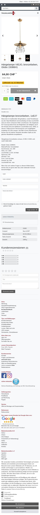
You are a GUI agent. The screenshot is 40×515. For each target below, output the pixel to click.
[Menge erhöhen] (8, 89)
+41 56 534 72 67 (33, 1)
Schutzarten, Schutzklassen (9, 332)
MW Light (4, 459)
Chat (21, 1)
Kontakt (3, 355)
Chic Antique (5, 436)
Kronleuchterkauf (6, 320)
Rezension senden (8, 291)
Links (2, 313)
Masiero (3, 455)
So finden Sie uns (6, 341)
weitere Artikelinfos (8, 216)
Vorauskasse (5, 394)
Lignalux (3, 453)
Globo (3, 440)
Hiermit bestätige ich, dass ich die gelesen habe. (19, 205)
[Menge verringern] (8, 92)
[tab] (19, 217)
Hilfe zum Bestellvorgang (8, 363)
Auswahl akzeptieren (20, 511)
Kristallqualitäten (6, 324)
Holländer (4, 444)
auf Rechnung (5, 397)
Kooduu (3, 446)
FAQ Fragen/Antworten (8, 307)
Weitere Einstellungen (7, 500)
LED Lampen (5, 330)
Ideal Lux (4, 442)
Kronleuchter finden (7, 322)
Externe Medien (9, 496)
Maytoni (3, 457)
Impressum (34, 485)
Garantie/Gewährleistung (8, 305)
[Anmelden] (2, 4)
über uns (4, 337)
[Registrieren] (5, 4)
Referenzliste (5, 412)
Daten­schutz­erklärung (18, 489)
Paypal (3, 399)
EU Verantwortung (8, 222)
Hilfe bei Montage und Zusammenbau (12, 406)
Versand (3, 315)
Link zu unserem (8, 365)
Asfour (3, 433)
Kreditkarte (4, 395)
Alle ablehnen (20, 507)
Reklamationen (5, 367)
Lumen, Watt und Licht (8, 328)
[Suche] (36, 8)
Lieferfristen (4, 311)
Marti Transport (5, 349)
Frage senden (31, 209)
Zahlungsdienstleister (10, 494)
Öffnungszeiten (5, 339)
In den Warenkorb (23, 91)
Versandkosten (14, 86)
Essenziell (7, 492)
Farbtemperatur (6, 326)
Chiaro (3, 435)
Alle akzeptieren (20, 504)
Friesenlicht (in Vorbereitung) (9, 438)
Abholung (4, 303)
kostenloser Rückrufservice (9, 361)
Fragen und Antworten (8, 357)
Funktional (7, 498)
